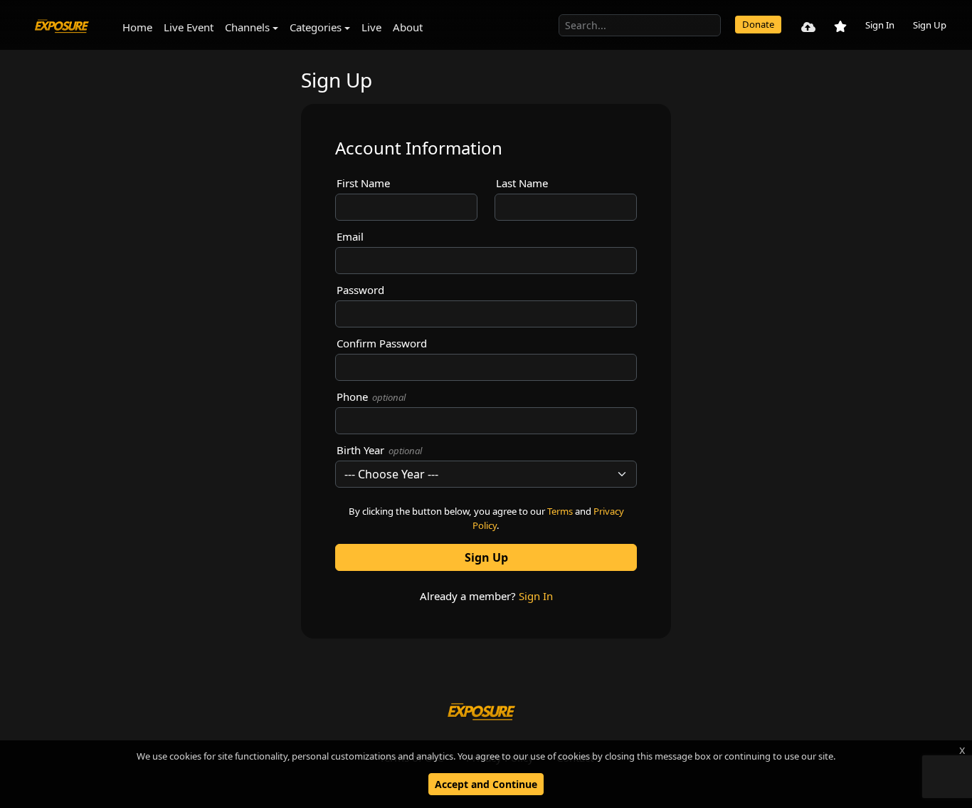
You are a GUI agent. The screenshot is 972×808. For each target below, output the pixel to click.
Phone (371, 396)
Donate (758, 24)
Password (360, 290)
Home (137, 27)
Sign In (879, 25)
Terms (560, 511)
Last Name (522, 183)
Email (350, 236)
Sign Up (929, 25)
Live (371, 27)
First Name (363, 183)
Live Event (188, 27)
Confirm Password (382, 343)
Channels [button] (247, 27)
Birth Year (379, 450)
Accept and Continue (486, 784)
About (408, 27)
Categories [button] (316, 27)
